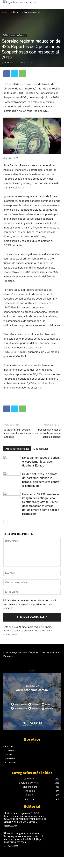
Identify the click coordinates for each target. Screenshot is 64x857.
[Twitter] (14, 73)
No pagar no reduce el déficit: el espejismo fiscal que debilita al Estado (41, 461)
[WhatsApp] (22, 73)
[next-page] (11, 522)
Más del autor (40, 448)
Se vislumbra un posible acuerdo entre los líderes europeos (17, 433)
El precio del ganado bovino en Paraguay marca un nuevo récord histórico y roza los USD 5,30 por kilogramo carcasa (23, 838)
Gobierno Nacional (31, 12)
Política (14, 12)
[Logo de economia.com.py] (19, 2)
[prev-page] (5, 522)
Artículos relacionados (17, 448)
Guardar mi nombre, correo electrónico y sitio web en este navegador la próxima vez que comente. (30, 604)
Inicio (4, 12)
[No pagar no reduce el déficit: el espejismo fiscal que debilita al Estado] (11, 462)
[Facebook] (6, 73)
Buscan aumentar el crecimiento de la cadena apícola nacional (46, 433)
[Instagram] (32, 662)
